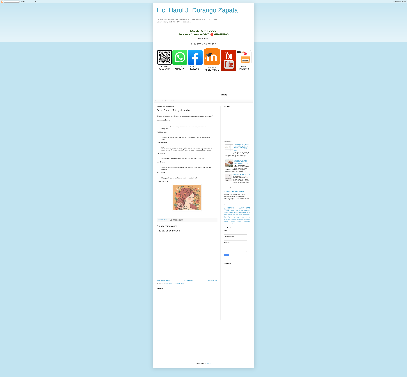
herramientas (247, 221)
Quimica (228, 219)
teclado (238, 223)
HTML (247, 216)
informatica (242, 212)
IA (249, 216)
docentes (236, 212)
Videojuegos (247, 219)
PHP (225, 219)
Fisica (240, 216)
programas (233, 223)
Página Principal (188, 281)
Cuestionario (244, 208)
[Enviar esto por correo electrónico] (174, 220)
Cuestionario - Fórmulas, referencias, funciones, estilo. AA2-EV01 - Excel (241, 162)
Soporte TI (233, 219)
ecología (233, 221)
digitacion (226, 221)
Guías (243, 216)
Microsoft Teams (242, 217)
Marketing (226, 217)
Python (241, 210)
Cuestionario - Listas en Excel (241, 174)
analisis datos (246, 214)
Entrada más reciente (163, 281)
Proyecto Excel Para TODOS (234, 191)
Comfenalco (233, 216)
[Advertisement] (203, 85)
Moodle (248, 217)
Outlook (240, 214)
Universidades (240, 219)
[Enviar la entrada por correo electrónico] (170, 219)
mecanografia (227, 223)
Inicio (157, 101)
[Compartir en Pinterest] (182, 220)
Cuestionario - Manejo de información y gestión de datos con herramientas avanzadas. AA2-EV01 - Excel (241, 147)
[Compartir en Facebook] (180, 220)
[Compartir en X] (178, 220)
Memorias (231, 217)
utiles (248, 210)
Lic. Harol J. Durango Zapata (197, 10)
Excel (236, 210)
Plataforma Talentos (168, 101)
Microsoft (236, 217)
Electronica (229, 208)
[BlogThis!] (176, 220)
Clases (232, 210)
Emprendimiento (228, 212)
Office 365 (235, 214)
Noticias (230, 214)
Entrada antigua (212, 281)
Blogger (209, 363)
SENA (226, 210)
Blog (228, 216)
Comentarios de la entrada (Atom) (175, 284)
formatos (239, 221)
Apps (225, 216)
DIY (237, 216)
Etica (245, 210)
